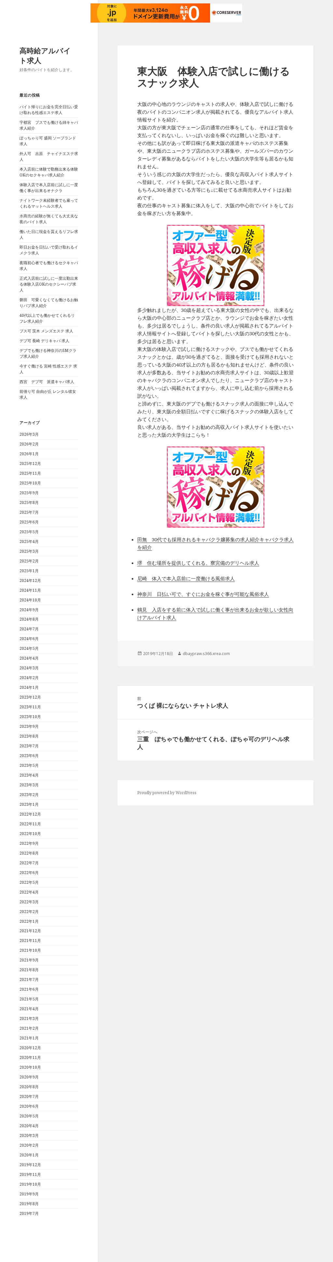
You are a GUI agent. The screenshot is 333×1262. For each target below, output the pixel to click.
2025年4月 (29, 541)
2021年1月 (29, 1038)
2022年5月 (29, 882)
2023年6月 (29, 755)
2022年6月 (29, 872)
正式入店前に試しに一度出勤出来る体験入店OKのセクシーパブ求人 (49, 284)
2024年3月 (29, 668)
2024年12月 (30, 580)
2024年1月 (29, 687)
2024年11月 (30, 590)
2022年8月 (29, 853)
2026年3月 (29, 434)
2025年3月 (29, 551)
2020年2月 (29, 1145)
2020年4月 (29, 1125)
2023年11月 (30, 707)
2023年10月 (30, 716)
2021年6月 (29, 989)
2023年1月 (29, 804)
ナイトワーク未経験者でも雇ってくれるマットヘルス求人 (49, 203)
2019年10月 (30, 1184)
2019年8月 (29, 1203)
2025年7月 (29, 512)
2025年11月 (30, 473)
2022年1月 (29, 921)
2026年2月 (29, 444)
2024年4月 (29, 658)
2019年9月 (29, 1194)
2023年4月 (29, 775)
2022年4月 (29, 892)
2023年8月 (29, 736)
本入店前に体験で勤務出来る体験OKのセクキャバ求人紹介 (49, 172)
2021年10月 (30, 950)
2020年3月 (29, 1135)
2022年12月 (30, 814)
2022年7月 (29, 863)
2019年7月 (29, 1213)
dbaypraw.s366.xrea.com (206, 653)
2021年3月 (29, 1018)
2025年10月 (30, 483)
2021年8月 (29, 969)
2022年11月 (30, 824)
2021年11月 (30, 940)
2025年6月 (29, 522)
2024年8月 (29, 619)
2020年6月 (29, 1106)
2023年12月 (30, 697)
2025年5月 (29, 531)
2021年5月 (29, 999)
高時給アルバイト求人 (45, 55)
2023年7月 (29, 746)
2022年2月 (29, 911)
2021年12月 (30, 931)
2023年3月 (29, 785)
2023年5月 (29, 765)
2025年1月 (29, 570)
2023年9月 (29, 726)
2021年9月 (29, 960)
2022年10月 (30, 833)
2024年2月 (29, 677)
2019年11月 (30, 1174)
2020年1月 (29, 1155)
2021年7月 (29, 979)
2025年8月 (29, 502)
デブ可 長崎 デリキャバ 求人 (44, 340)
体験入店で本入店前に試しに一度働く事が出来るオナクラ (49, 187)
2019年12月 (30, 1164)
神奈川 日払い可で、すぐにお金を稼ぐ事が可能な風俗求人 (203, 594)
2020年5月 (29, 1116)
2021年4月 (29, 1008)
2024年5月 (29, 648)
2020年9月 (29, 1077)
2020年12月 (30, 1047)
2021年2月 (29, 1028)
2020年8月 (29, 1086)
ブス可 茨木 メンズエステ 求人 (46, 331)
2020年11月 (30, 1057)
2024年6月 (29, 638)
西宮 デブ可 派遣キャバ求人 (47, 381)
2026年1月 (29, 454)
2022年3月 (29, 902)
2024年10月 (30, 600)
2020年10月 (30, 1067)
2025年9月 (29, 493)
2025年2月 (29, 561)
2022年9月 (29, 843)
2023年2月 (29, 794)
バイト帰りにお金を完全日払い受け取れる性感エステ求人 (49, 109)
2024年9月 (29, 609)
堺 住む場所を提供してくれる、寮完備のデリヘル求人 (198, 563)
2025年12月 (30, 463)
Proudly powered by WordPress (166, 792)
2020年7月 (29, 1096)
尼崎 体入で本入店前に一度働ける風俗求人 (186, 578)
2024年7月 (29, 629)
